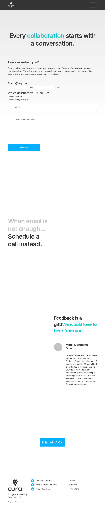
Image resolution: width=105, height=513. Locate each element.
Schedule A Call (52, 442)
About (72, 480)
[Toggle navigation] (93, 5)
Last (58, 87)
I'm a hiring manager (19, 99)
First (32, 87)
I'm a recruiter (16, 97)
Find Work (74, 489)
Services (73, 485)
